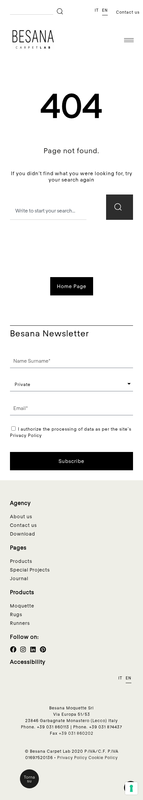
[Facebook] (13, 649)
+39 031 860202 (76, 733)
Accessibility (28, 661)
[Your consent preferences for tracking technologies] (131, 788)
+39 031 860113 (53, 726)
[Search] (61, 11)
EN (105, 10)
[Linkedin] (33, 649)
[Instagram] (23, 649)
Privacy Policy (72, 757)
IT (97, 10)
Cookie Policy (103, 757)
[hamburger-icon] (128, 40)
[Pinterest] (43, 649)
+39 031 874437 (105, 726)
